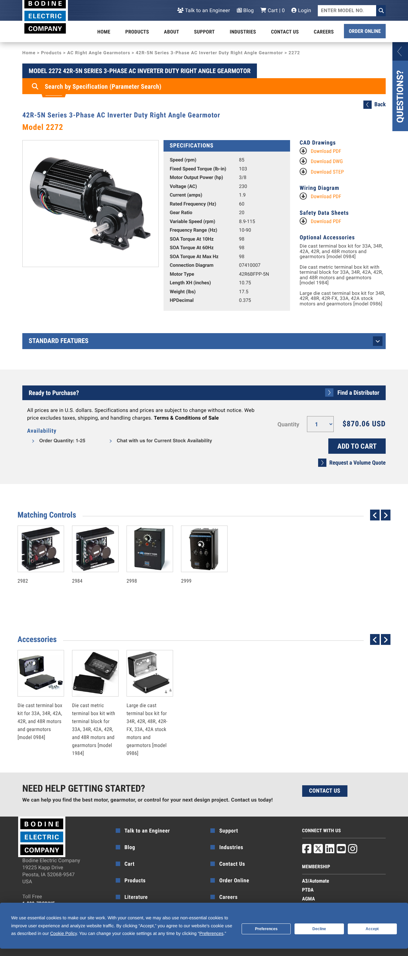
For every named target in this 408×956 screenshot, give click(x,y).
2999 (197, 567)
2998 (143, 567)
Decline (319, 929)
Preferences (266, 929)
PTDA (308, 890)
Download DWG (327, 161)
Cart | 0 (275, 10)
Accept (372, 929)
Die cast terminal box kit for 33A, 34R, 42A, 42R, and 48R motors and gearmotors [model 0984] (341, 251)
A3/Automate (315, 881)
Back (380, 104)
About (171, 32)
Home (103, 32)
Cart (130, 864)
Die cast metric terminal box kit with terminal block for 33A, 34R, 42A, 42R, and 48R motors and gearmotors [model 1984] (341, 275)
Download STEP (327, 172)
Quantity (288, 424)
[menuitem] (103, 32)
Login (304, 10)
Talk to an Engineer (207, 10)
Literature (136, 897)
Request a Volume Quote (357, 462)
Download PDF (326, 151)
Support (204, 32)
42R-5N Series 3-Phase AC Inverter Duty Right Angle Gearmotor (209, 53)
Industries (243, 32)
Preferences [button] (211, 933)
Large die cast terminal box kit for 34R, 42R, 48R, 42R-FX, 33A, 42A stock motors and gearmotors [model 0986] (342, 299)
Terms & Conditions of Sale (186, 418)
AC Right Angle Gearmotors (98, 53)
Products (137, 32)
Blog (248, 10)
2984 (88, 567)
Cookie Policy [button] (63, 933)
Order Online (365, 31)
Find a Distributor (358, 392)
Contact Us (285, 32)
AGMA (308, 899)
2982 (34, 567)
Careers (324, 32)
